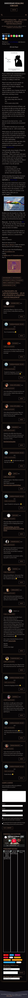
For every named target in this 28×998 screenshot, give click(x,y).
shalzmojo (15, 427)
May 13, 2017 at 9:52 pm (9, 727)
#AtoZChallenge (17, 27)
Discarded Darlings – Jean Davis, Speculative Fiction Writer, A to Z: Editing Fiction (14, 528)
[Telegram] (3, 38)
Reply (21, 316)
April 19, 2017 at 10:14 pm (9, 430)
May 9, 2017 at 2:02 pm (8, 748)
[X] (6, 36)
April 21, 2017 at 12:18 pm (9, 614)
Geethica (15, 696)
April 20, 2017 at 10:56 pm (9, 518)
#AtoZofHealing (16, 277)
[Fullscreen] (23, 845)
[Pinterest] (11, 36)
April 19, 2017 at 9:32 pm (9, 369)
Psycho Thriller (12, 641)
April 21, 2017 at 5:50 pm (9, 700)
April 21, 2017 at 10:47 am (9, 593)
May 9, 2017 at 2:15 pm (9, 771)
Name (4, 804)
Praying (17, 282)
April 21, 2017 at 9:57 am (9, 544)
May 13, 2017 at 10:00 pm (9, 682)
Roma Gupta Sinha (15, 385)
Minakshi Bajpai (15, 541)
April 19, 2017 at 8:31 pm (9, 306)
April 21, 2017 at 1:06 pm (9, 661)
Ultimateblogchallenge (18, 255)
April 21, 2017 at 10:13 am (9, 572)
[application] (14, 841)
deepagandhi (15, 590)
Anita (15, 473)
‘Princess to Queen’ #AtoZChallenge (12, 485)
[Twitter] (22, 36)
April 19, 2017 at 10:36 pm (10, 457)
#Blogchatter (6, 280)
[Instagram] (16, 36)
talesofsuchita (15, 658)
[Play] (5, 845)
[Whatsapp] (14, 36)
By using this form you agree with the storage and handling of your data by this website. (14, 823)
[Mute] (20, 845)
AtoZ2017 (13, 280)
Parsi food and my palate (9, 441)
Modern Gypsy (15, 303)
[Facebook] (3, 36)
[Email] (19, 36)
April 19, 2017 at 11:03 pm (9, 476)
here (7, 244)
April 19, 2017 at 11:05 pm (10, 501)
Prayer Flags (11, 282)
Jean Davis (15, 515)
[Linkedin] (9, 36)
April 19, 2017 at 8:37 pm (9, 346)
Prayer (4, 282)
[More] (6, 38)
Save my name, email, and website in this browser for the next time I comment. (12, 819)
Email (4, 808)
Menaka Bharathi (15, 745)
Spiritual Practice (7, 285)
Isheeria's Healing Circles (14, 4)
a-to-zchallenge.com (10, 251)
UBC (14, 285)
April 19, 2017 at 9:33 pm (9, 329)
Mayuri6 (15, 569)
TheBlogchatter (7, 255)
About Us (12, 244)
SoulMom (15, 343)
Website (4, 813)
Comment (5, 790)
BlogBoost (19, 280)
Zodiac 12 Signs (9, 995)
